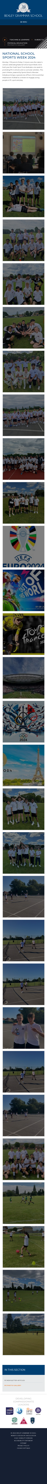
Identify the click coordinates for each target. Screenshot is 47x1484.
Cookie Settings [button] (23, 1448)
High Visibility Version (23, 1438)
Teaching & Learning (20, 40)
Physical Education (17, 43)
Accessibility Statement (23, 1440)
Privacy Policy (23, 1446)
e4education (31, 1435)
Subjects (39, 40)
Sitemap (23, 1443)
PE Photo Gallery (16, 45)
